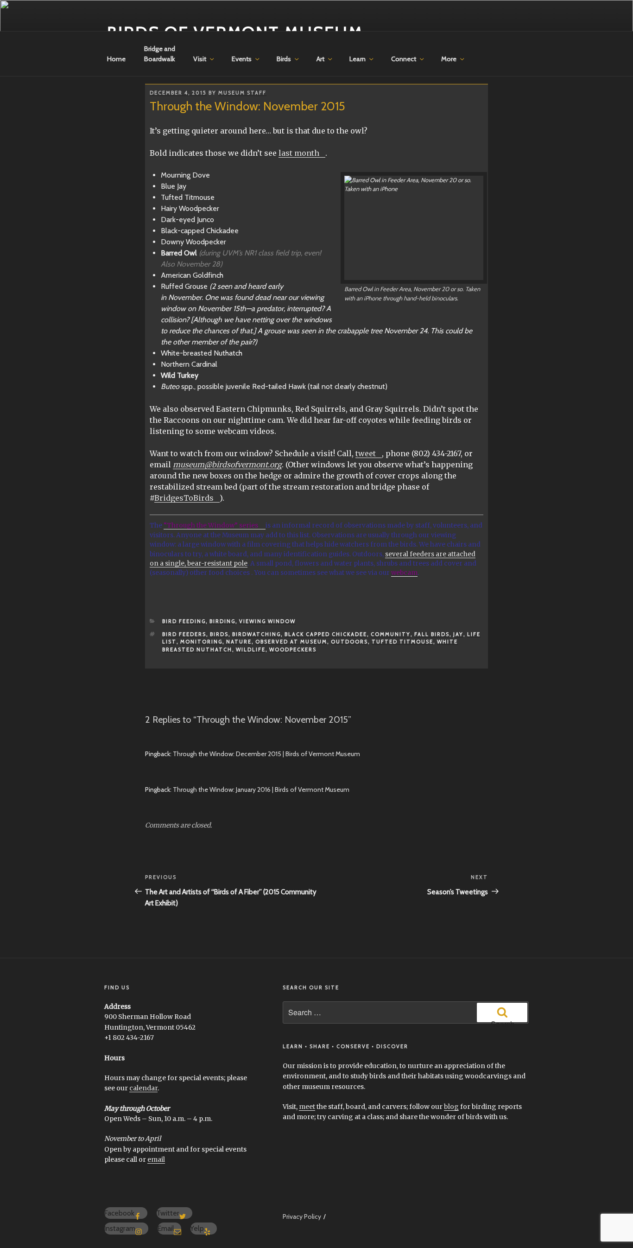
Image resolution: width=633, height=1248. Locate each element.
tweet (365, 453)
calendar (143, 1088)
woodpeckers (292, 649)
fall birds (431, 634)
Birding (222, 621)
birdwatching (256, 634)
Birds (284, 59)
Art (320, 59)
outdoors (349, 641)
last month (299, 153)
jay (458, 634)
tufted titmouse (402, 641)
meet (307, 1106)
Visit (199, 59)
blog (451, 1106)
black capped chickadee (326, 634)
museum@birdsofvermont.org (227, 464)
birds (219, 634)
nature (239, 641)
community (391, 634)
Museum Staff (242, 92)
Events (242, 59)
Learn (357, 59)
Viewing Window (267, 621)
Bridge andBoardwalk (159, 54)
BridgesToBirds (184, 498)
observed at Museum (291, 641)
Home (116, 59)
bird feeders (184, 634)
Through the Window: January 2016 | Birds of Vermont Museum (261, 789)
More (448, 59)
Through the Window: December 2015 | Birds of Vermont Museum (266, 754)
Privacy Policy (302, 1216)
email (156, 1159)
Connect (403, 59)
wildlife (251, 649)
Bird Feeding (184, 621)
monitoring (201, 641)
